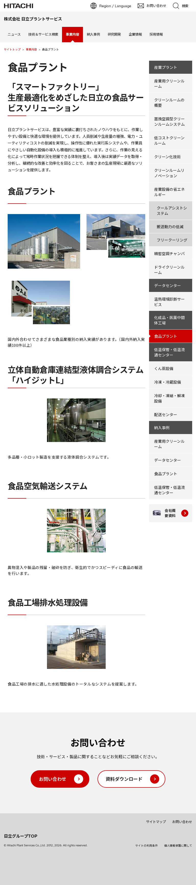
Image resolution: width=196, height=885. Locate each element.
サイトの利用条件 (146, 845)
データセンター (167, 285)
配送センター (165, 414)
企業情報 (135, 34)
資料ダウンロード (124, 778)
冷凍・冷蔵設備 (167, 382)
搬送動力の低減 (170, 226)
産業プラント (165, 67)
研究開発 (114, 34)
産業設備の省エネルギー (169, 191)
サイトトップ (12, 49)
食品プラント (165, 336)
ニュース (14, 34)
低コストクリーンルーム (169, 140)
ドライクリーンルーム (169, 269)
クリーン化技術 (167, 156)
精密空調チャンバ (169, 253)
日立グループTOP (20, 836)
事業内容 (31, 49)
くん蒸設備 (163, 368)
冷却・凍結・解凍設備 (169, 398)
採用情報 (156, 34)
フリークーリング (172, 240)
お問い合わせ (52, 778)
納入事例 (93, 34)
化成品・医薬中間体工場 (169, 320)
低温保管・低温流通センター (169, 352)
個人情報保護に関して (178, 845)
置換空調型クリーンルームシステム (169, 121)
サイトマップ (156, 822)
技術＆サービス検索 (43, 34)
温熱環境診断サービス (169, 301)
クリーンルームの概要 (169, 102)
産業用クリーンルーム (169, 83)
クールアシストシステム (172, 210)
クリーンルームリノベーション (169, 172)
